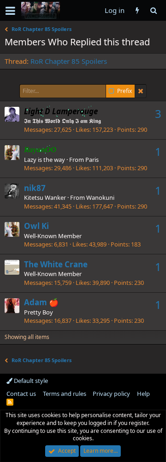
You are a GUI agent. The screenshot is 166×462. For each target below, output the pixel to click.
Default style (30, 380)
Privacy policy (111, 393)
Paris (92, 159)
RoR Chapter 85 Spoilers (68, 61)
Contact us (21, 393)
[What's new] (137, 10)
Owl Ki (36, 226)
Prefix (124, 91)
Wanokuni (100, 197)
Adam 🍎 (41, 302)
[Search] (153, 10)
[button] (10, 10)
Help (143, 393)
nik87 (35, 188)
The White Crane (56, 264)
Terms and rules (64, 393)
